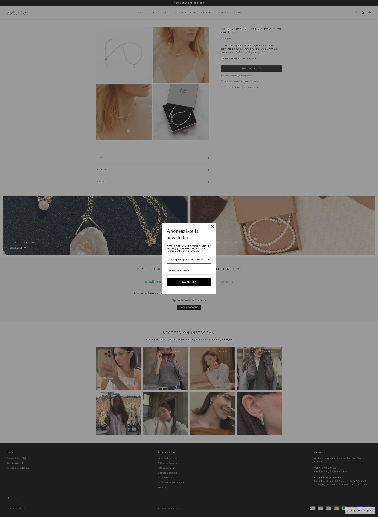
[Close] (212, 226)
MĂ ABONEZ (189, 282)
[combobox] (189, 260)
